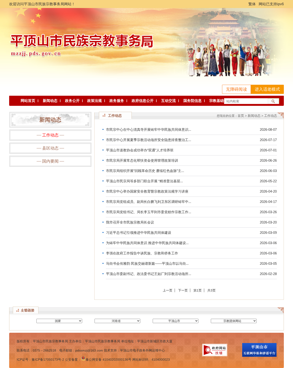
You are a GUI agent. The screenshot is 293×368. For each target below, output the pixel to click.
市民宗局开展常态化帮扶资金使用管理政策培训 (142, 160)
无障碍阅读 (236, 89)
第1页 (197, 290)
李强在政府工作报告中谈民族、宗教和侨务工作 (142, 253)
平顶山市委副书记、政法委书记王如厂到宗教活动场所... (148, 274)
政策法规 (94, 101)
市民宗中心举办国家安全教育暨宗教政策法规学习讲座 (147, 191)
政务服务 (116, 101)
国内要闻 (50, 161)
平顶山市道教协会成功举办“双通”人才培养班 (140, 150)
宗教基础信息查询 (224, 101)
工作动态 (50, 135)
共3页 (211, 290)
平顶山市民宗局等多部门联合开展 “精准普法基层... (144, 181)
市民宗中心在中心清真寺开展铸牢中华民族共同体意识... (148, 129)
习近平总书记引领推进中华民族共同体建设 (138, 232)
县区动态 (50, 148)
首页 (241, 115)
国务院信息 (192, 101)
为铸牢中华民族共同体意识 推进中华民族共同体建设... (147, 243)
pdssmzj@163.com (89, 350)
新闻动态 (50, 101)
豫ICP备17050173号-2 (48, 359)
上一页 (167, 290)
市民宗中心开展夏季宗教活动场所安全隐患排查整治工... (148, 140)
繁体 (252, 4)
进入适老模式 (267, 89)
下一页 (183, 290)
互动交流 (168, 101)
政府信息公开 (143, 101)
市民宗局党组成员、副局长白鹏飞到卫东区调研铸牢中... (148, 202)
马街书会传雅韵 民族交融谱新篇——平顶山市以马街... (147, 263)
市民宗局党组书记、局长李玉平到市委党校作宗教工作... (148, 212)
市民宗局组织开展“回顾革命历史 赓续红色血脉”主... (145, 171)
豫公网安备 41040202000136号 (108, 359)
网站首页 (28, 101)
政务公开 (72, 101)
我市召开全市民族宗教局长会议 (130, 222)
